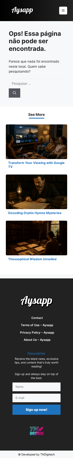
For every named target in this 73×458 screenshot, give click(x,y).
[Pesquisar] (14, 93)
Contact (37, 318)
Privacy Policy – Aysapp (37, 332)
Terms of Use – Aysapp (37, 325)
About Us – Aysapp (37, 340)
